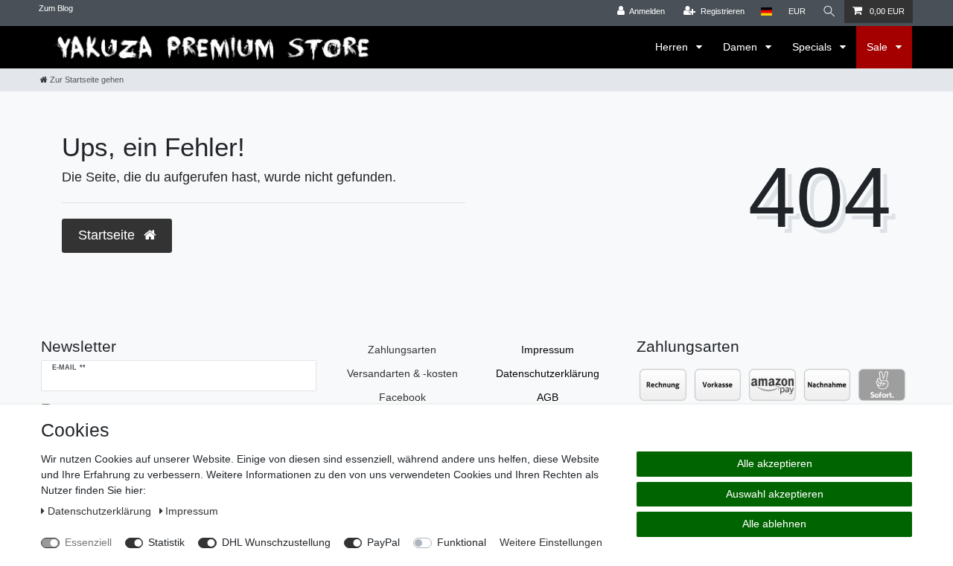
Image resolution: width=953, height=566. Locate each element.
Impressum (547, 350)
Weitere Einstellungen (551, 542)
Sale (878, 47)
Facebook (402, 397)
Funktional (461, 542)
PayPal (383, 542)
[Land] (766, 11)
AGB (547, 397)
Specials (813, 47)
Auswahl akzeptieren (774, 494)
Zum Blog (56, 8)
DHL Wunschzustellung (276, 542)
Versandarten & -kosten (402, 373)
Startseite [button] (108, 235)
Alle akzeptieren (774, 463)
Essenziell (88, 542)
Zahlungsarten (402, 350)
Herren (673, 47)
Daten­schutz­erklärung (547, 373)
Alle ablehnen (774, 524)
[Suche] (829, 11)
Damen (741, 47)
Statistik (166, 542)
